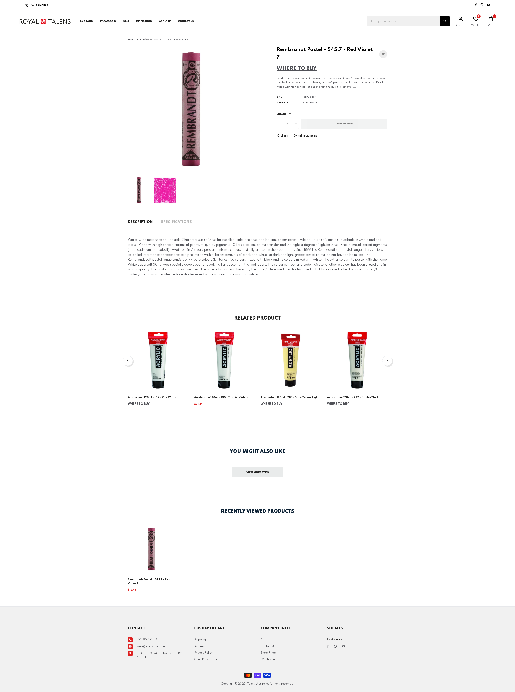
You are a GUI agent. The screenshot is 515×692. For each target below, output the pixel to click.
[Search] (445, 21)
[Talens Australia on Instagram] (482, 5)
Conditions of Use (205, 659)
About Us (165, 21)
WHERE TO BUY (297, 68)
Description (140, 222)
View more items (257, 472)
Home (131, 40)
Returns (199, 646)
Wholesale (268, 659)
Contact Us (268, 646)
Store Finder (269, 652)
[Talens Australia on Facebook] (476, 5)
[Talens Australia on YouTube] (488, 5)
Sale (126, 21)
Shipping (200, 639)
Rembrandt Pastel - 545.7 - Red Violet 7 (149, 581)
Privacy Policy (203, 652)
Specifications (176, 222)
